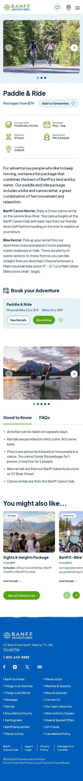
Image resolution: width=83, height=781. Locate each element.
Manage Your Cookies (65, 747)
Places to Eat (53, 679)
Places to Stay (14, 733)
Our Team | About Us (58, 706)
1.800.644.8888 (16, 657)
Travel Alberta (62, 762)
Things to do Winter (17, 693)
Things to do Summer (19, 686)
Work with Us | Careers (59, 713)
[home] (16, 7)
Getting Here (13, 720)
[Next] (74, 47)
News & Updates (56, 693)
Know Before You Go (18, 713)
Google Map (11, 649)
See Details (18, 320)
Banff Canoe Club (10, 747)
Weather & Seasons (58, 686)
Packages (11, 699)
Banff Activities (15, 679)
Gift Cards (52, 727)
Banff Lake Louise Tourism (35, 762)
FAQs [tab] (44, 417)
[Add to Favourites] (60, 320)
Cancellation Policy (57, 733)
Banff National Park (17, 727)
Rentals (10, 706)
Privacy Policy (45, 747)
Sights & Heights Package (26, 557)
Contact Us (52, 699)
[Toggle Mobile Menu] (77, 8)
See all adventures (21, 595)
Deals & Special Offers (59, 720)
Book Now (44, 320)
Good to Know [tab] (17, 417)
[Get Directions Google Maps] (68, 6)
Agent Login (29, 747)
